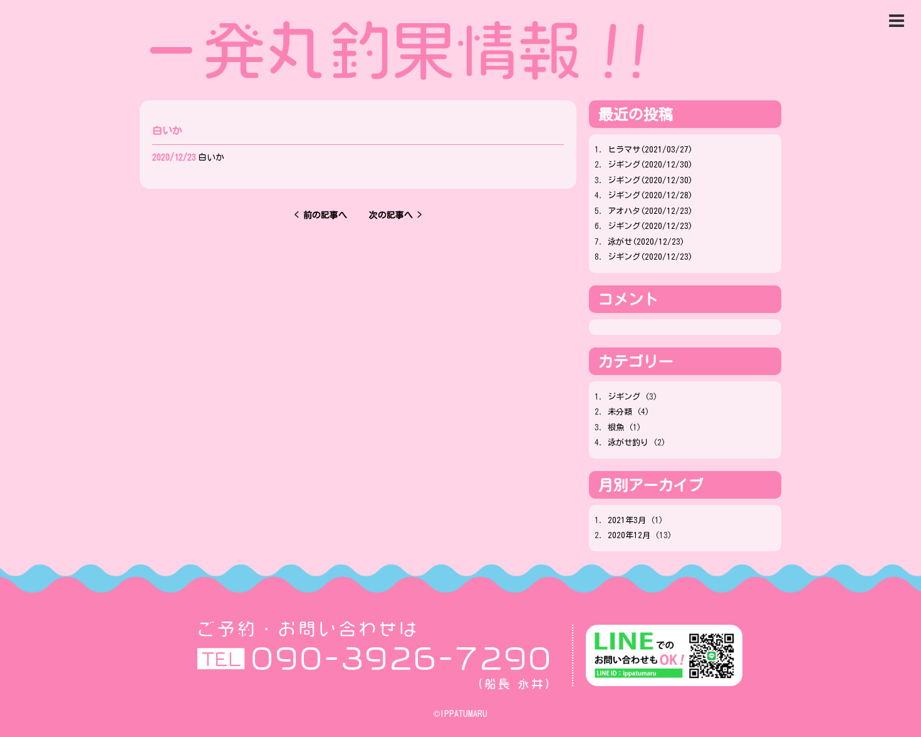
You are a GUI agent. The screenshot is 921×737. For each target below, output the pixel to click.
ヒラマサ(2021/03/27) (650, 150)
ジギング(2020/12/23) (650, 226)
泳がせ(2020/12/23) (646, 242)
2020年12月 (629, 535)
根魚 (616, 427)
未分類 (620, 412)
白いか (211, 157)
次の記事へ (386, 215)
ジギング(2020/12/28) (650, 195)
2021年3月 (627, 520)
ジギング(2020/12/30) (650, 165)
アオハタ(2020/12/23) (650, 211)
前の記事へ (329, 215)
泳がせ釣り (628, 442)
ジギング (624, 397)
